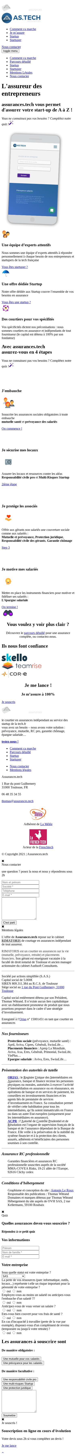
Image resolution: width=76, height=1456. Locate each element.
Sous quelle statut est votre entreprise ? (26, 1272)
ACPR (12, 1121)
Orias (22, 1019)
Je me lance (9, 1445)
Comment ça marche (23, 29)
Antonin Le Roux (62, 1190)
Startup (14, 36)
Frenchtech (46, 847)
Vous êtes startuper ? (15, 267)
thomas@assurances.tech (17, 801)
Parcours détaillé (20, 61)
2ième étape (9, 484)
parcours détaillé (34, 633)
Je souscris (8, 702)
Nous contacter (11, 47)
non (18, 1291)
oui (9, 1291)
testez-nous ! (10, 741)
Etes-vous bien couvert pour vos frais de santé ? (32, 1314)
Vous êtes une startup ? (16, 302)
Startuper (15, 40)
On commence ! (12, 428)
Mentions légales (20, 770)
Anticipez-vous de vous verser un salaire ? (29, 1306)
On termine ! (10, 607)
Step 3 (6, 547)
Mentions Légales (21, 72)
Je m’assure (17, 32)
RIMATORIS (11, 940)
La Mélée (46, 824)
